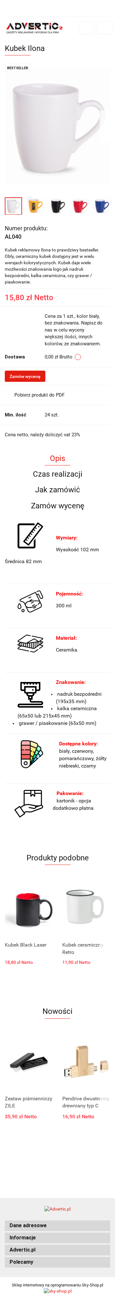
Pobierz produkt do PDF (39, 395)
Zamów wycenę (25, 376)
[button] (57, 1225)
